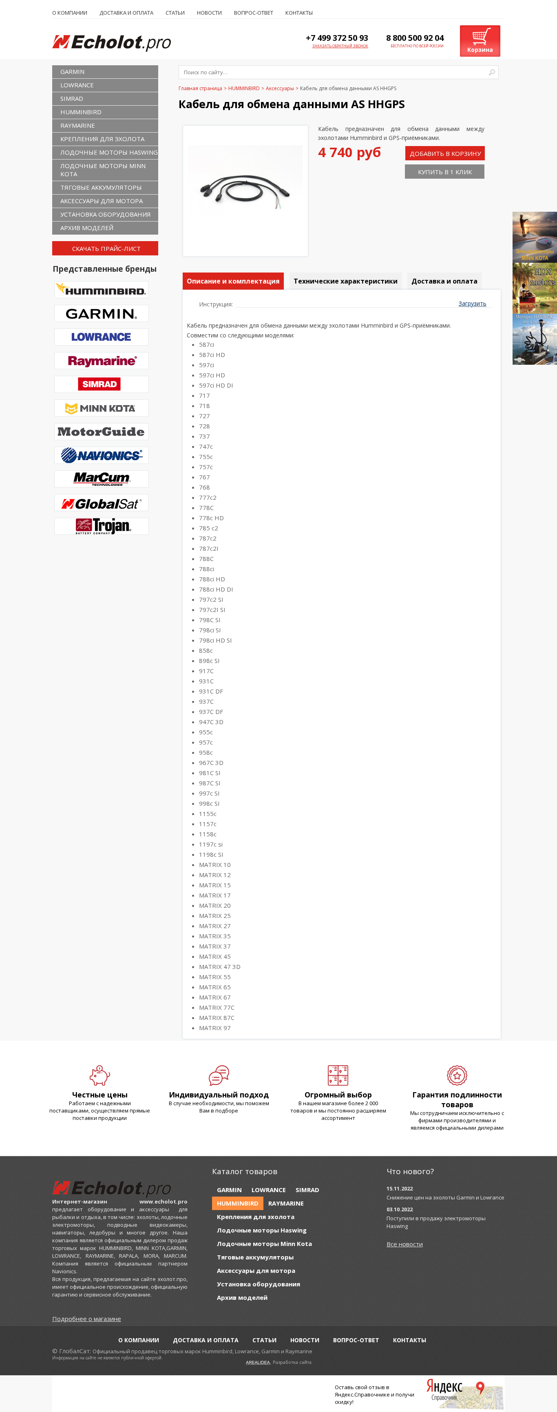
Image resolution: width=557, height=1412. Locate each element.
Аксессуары (280, 88)
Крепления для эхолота (102, 139)
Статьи (175, 12)
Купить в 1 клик (445, 172)
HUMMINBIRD (81, 112)
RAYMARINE (77, 125)
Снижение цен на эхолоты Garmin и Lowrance (445, 1197)
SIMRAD (71, 98)
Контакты (299, 12)
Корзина (480, 49)
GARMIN (72, 71)
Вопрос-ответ (253, 12)
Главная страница (200, 88)
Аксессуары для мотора (101, 201)
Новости (209, 12)
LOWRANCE (77, 85)
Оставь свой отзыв (360, 1387)
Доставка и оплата (126, 12)
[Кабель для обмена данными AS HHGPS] (245, 234)
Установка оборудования (105, 214)
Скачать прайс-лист (106, 248)
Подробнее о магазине (86, 1318)
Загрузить (472, 303)
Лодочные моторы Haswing (109, 152)
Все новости (405, 1244)
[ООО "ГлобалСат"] (120, 43)
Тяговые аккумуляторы (101, 187)
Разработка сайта (292, 1362)
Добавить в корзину (445, 153)
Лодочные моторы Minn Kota (103, 170)
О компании (69, 12)
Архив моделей (86, 228)
